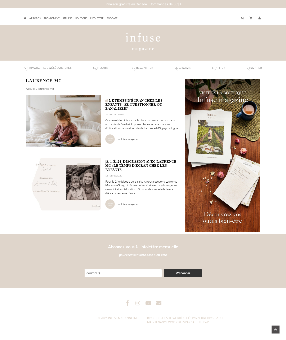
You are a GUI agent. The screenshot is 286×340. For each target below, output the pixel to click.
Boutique (81, 18)
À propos (35, 18)
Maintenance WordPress (166, 322)
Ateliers (67, 18)
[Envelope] (158, 303)
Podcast (112, 18)
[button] (259, 18)
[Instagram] (137, 303)
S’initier (218, 67)
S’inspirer (254, 67)
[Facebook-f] (127, 303)
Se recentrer (142, 67)
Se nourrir (102, 67)
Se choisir (183, 67)
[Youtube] (148, 303)
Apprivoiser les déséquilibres (48, 67)
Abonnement (51, 18)
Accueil (31, 88)
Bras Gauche (216, 318)
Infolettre (96, 18)
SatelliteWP (200, 322)
